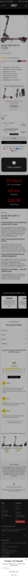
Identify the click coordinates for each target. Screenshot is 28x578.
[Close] (26, 560)
